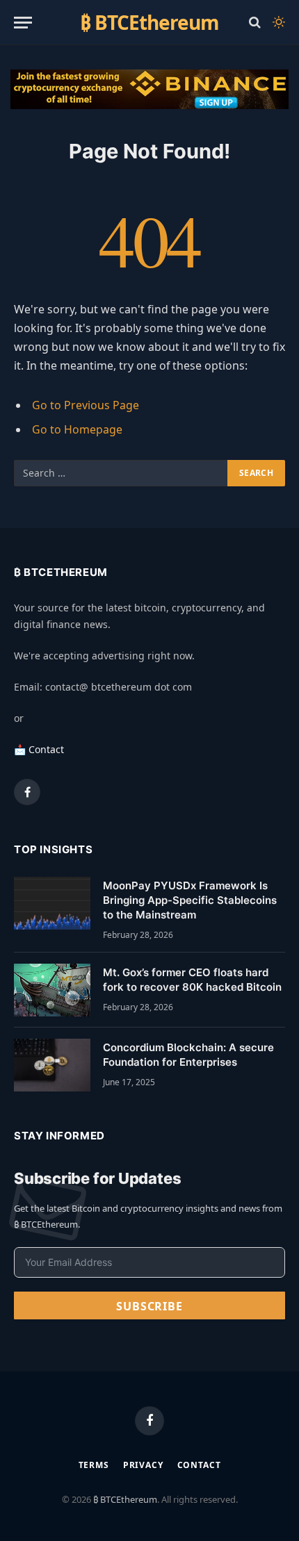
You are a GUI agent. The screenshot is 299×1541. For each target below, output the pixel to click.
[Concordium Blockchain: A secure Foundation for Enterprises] (52, 1065)
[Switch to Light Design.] (277, 22)
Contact (199, 1465)
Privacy (143, 1465)
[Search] (255, 22)
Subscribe (149, 1306)
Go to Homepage (77, 429)
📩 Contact (39, 749)
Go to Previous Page (85, 405)
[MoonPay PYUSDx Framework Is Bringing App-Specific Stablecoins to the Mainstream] (52, 903)
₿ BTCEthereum (125, 1499)
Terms (94, 1465)
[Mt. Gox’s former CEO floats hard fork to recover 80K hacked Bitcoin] (52, 990)
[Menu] (23, 22)
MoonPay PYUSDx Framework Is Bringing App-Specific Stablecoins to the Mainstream (190, 900)
